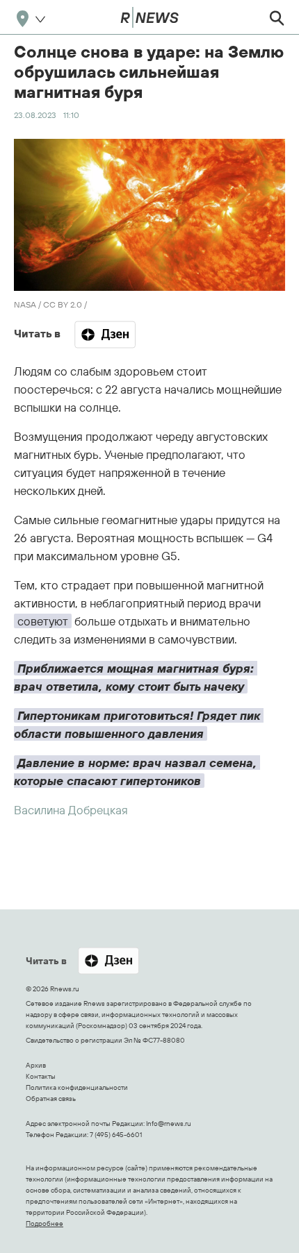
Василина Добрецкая (71, 809)
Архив (36, 1065)
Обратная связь (51, 1098)
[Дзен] (105, 334)
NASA (25, 304)
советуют (42, 621)
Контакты (41, 1076)
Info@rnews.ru (168, 1123)
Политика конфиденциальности (77, 1087)
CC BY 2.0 (62, 304)
